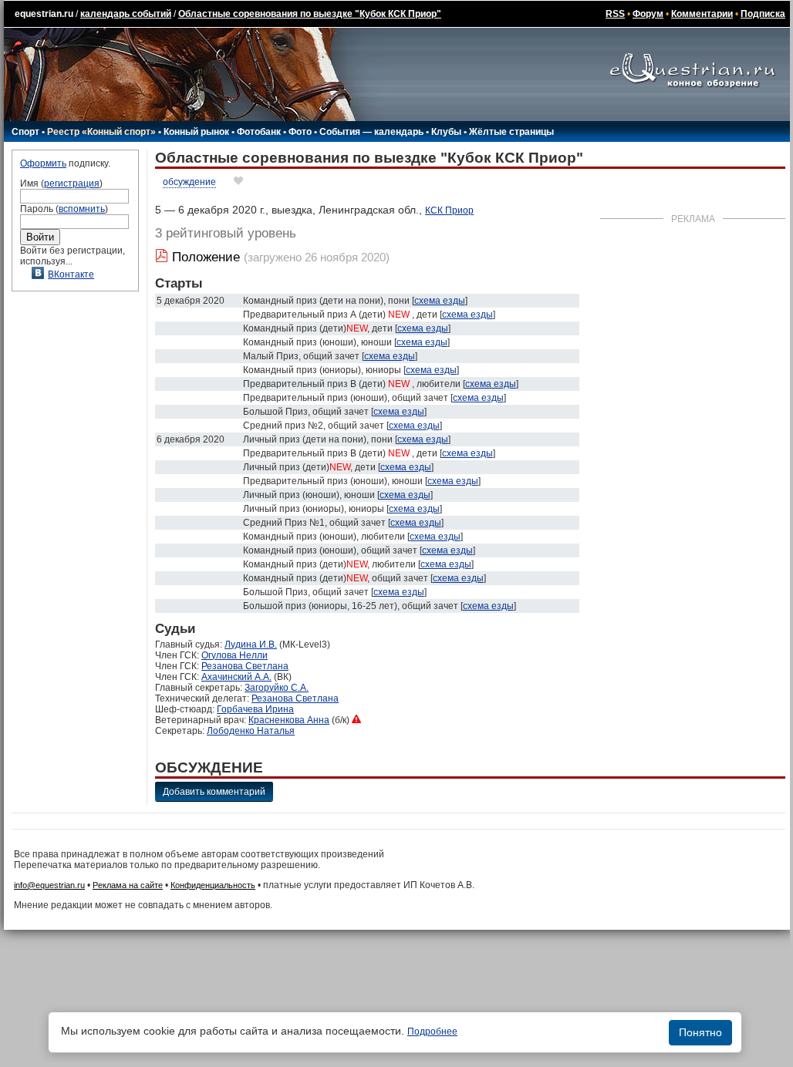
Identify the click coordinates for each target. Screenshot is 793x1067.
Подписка (763, 13)
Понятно (700, 1032)
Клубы (446, 131)
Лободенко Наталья (251, 730)
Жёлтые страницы (511, 131)
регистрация (72, 183)
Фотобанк (259, 131)
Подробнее (432, 1031)
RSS (615, 13)
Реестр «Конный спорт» (101, 131)
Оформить (43, 163)
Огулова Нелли (234, 655)
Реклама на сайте (128, 885)
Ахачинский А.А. (236, 677)
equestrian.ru (44, 13)
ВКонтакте (71, 274)
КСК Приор (449, 210)
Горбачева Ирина (255, 709)
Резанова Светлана (245, 666)
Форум (648, 13)
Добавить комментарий (214, 791)
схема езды (439, 300)
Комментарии (702, 13)
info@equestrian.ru (49, 885)
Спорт (25, 131)
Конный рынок (196, 131)
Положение (206, 257)
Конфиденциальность (212, 885)
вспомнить (82, 209)
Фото (300, 131)
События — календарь (371, 131)
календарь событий (125, 13)
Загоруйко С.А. (277, 687)
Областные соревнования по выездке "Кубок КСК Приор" (309, 13)
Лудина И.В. (250, 644)
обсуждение (189, 182)
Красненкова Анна (288, 720)
